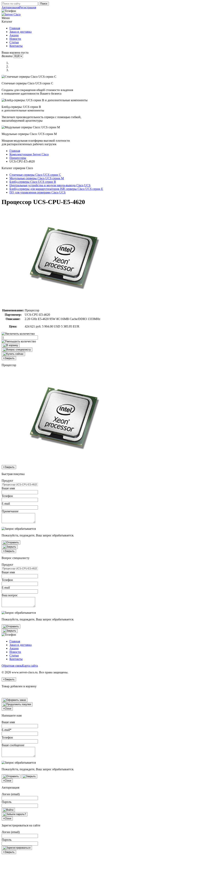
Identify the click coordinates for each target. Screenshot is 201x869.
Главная (14, 28)
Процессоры (17, 158)
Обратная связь (12, 665)
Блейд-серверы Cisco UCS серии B (32, 181)
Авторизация (10, 7)
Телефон (7, 496)
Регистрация (27, 7)
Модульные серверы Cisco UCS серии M (36, 178)
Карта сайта (30, 665)
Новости (15, 38)
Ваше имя (8, 488)
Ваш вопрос (10, 595)
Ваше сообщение (13, 745)
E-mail (6, 503)
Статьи (14, 42)
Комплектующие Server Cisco (29, 154)
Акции (14, 35)
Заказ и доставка (20, 31)
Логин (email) (11, 794)
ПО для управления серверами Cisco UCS (37, 192)
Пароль (6, 801)
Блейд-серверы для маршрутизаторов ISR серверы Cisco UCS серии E (56, 189)
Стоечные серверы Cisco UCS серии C (35, 174)
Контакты (16, 45)
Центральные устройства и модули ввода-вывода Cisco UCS (49, 185)
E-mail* (6, 729)
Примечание (10, 511)
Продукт (7, 480)
